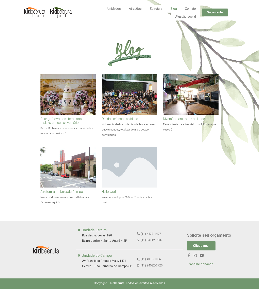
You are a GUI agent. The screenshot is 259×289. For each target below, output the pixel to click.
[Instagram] (195, 255)
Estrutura (156, 9)
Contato (190, 9)
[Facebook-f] (189, 255)
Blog (173, 9)
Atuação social (185, 16)
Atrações (135, 9)
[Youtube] (202, 255)
